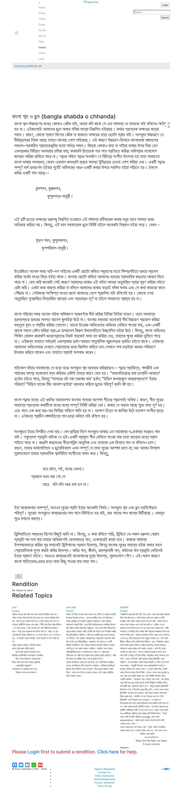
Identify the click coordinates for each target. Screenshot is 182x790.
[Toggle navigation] (16, 31)
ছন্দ (29, 66)
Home (42, 7)
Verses (42, 18)
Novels (42, 30)
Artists (42, 13)
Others (42, 53)
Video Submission (104, 775)
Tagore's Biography (104, 769)
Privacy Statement (104, 782)
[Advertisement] (91, 92)
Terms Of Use (104, 786)
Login (42, 58)
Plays (41, 41)
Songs (42, 24)
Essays (42, 47)
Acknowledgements (104, 779)
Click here (108, 752)
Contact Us (104, 772)
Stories (42, 35)
